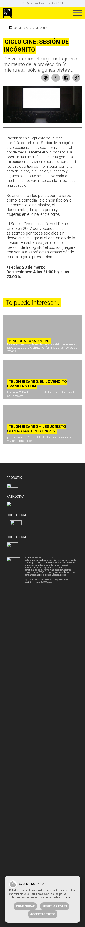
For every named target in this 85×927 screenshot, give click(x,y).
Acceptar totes (42, 914)
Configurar (25, 906)
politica (65, 897)
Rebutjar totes (54, 906)
